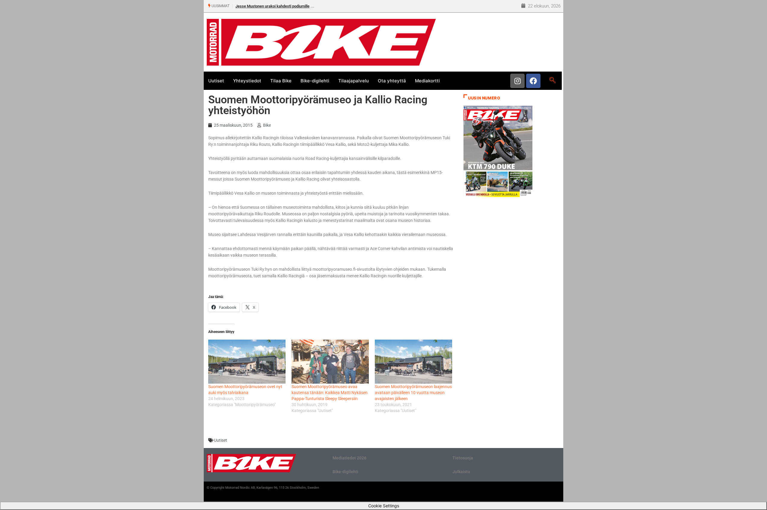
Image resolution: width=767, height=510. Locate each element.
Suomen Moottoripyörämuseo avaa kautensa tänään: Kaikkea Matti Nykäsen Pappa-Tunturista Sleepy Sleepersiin (330, 392)
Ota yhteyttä (392, 81)
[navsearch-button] (552, 80)
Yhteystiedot (247, 81)
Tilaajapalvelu (353, 81)
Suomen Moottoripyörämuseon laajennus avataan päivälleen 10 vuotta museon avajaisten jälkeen (413, 392)
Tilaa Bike (281, 81)
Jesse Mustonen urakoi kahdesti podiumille (272, 6)
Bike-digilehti (315, 81)
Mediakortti (427, 81)
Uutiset (216, 81)
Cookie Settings (383, 505)
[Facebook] (533, 81)
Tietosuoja (462, 457)
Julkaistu (461, 471)
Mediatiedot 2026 (349, 457)
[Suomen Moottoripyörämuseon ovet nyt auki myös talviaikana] (247, 362)
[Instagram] (517, 81)
